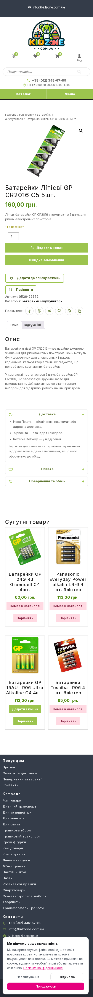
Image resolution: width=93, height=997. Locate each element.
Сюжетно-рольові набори (24, 896)
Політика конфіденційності (43, 968)
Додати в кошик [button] (25, 709)
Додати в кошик (49, 248)
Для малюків (13, 818)
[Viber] (59, 311)
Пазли (8, 878)
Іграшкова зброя (17, 830)
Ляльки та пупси (16, 860)
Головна (10, 114)
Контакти (10, 785)
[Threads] (39, 311)
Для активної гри (17, 812)
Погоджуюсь (46, 986)
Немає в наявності (25, 606)
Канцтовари (13, 848)
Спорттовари (14, 890)
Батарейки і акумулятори (42, 301)
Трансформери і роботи (23, 908)
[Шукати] (79, 71)
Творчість (11, 902)
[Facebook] (29, 311)
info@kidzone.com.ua (26, 929)
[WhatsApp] (69, 311)
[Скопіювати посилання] (79, 311)
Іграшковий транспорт (22, 836)
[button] (81, 131)
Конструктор (14, 854)
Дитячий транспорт (19, 806)
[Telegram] (49, 311)
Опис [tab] (14, 325)
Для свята (11, 824)
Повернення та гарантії (22, 779)
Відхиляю (67, 977)
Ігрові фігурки (14, 842)
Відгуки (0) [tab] (32, 325)
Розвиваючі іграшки (19, 884)
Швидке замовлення (46, 260)
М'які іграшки (14, 866)
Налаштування (28, 977)
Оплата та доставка (20, 773)
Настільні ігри (14, 872)
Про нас (9, 767)
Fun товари (26, 114)
